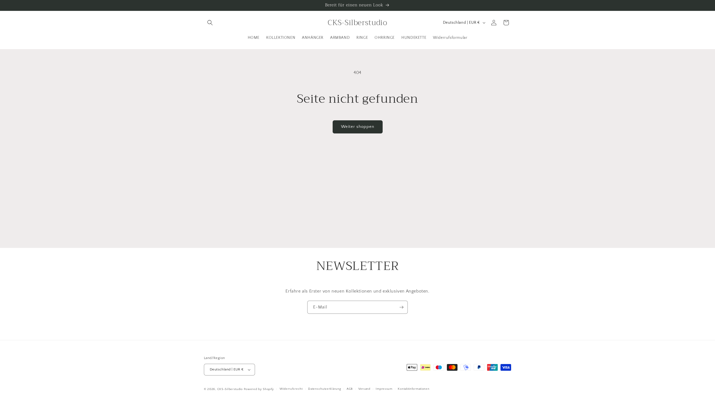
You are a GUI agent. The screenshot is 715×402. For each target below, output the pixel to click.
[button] (210, 22)
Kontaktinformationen (413, 389)
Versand (364, 389)
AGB (350, 389)
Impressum (384, 389)
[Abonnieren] (401, 307)
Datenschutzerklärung (324, 389)
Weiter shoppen (357, 126)
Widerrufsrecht (291, 389)
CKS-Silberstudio (230, 389)
